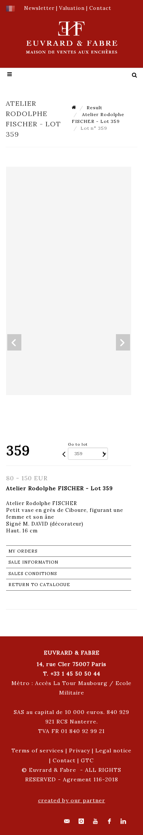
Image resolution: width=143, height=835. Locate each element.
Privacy (79, 750)
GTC (87, 760)
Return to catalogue (39, 584)
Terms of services (37, 750)
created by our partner (71, 800)
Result (94, 107)
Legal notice (113, 750)
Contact (64, 760)
